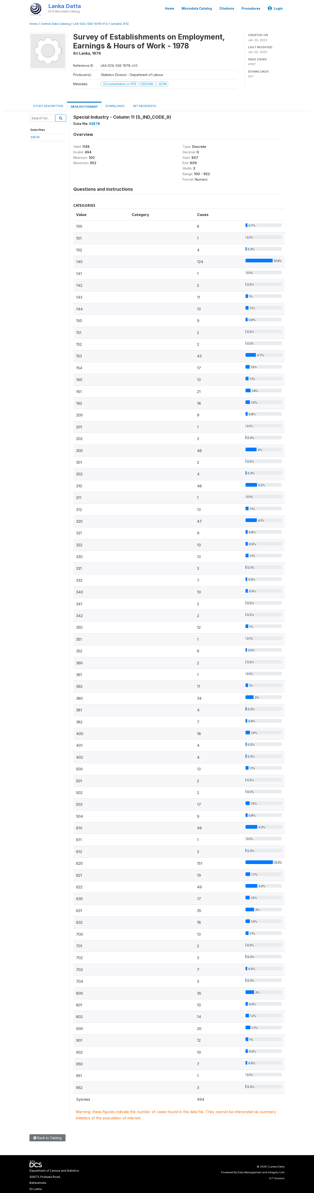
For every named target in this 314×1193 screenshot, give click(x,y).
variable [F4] (119, 23)
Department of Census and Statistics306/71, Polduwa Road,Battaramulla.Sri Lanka (54, 1179)
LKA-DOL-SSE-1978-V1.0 (90, 23)
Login (278, 8)
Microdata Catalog (197, 8)
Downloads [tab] (115, 106)
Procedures (251, 8)
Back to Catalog (49, 1138)
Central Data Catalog (55, 23)
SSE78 (35, 137)
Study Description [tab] (48, 106)
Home (169, 8)
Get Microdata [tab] (144, 106)
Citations (226, 8)
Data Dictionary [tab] (84, 106)
